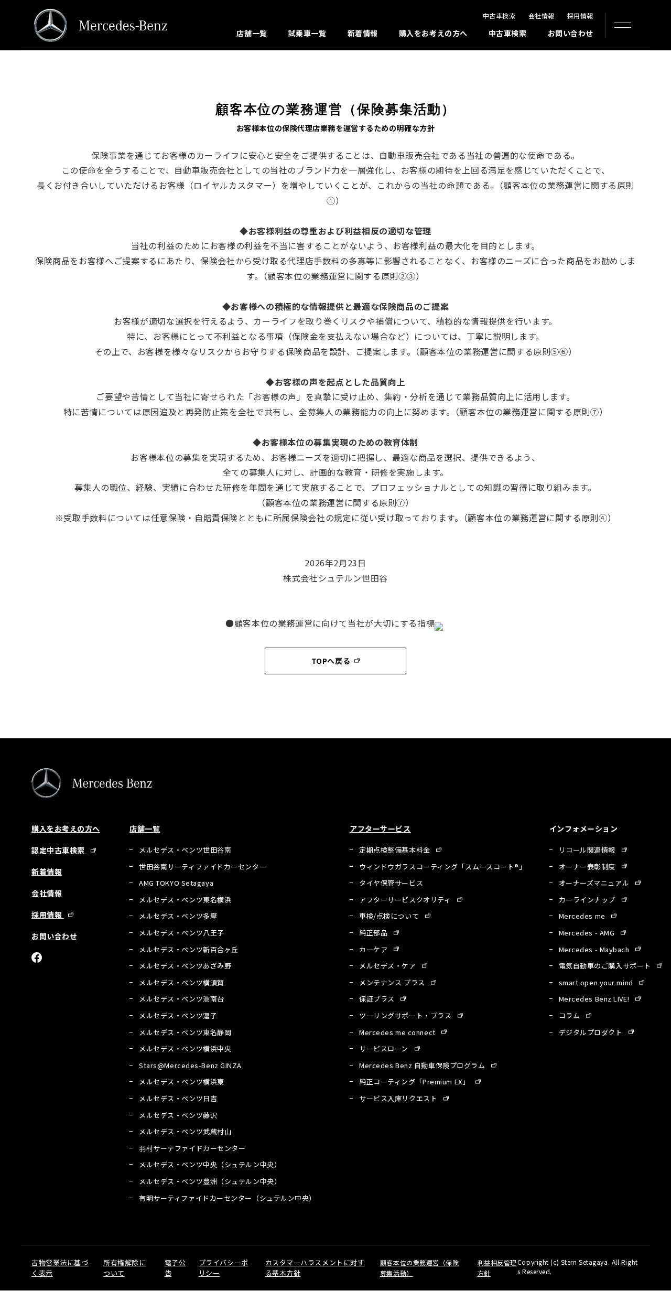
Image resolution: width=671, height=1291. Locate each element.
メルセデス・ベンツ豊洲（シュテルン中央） (210, 1181)
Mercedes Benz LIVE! (595, 999)
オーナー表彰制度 (588, 867)
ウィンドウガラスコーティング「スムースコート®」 (442, 867)
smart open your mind (597, 982)
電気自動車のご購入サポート (606, 966)
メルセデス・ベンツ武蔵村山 (185, 1131)
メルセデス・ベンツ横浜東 (181, 1081)
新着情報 (363, 33)
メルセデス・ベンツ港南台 (181, 999)
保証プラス (377, 999)
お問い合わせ (570, 33)
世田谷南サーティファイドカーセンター (202, 867)
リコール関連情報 (588, 850)
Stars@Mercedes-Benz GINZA (190, 1065)
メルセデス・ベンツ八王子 (181, 933)
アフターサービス (380, 828)
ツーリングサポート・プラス (406, 1015)
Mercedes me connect (398, 1032)
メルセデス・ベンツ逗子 (178, 1015)
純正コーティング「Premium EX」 (415, 1081)
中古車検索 (499, 15)
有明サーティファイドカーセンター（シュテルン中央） (227, 1198)
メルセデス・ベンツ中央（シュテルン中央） (210, 1164)
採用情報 (580, 15)
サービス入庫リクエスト (399, 1098)
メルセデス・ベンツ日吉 (178, 1098)
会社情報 (541, 15)
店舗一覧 (251, 33)
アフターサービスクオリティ (406, 900)
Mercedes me (583, 916)
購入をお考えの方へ (433, 33)
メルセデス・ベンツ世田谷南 (185, 850)
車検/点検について (390, 916)
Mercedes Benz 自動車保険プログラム (423, 1065)
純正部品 (374, 933)
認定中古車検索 (58, 850)
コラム (570, 1015)
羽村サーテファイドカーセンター (192, 1148)
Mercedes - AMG (587, 933)
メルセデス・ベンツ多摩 (178, 916)
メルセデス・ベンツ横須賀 (181, 982)
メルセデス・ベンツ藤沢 (178, 1115)
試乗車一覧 (307, 33)
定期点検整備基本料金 (395, 850)
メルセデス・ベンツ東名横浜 (185, 900)
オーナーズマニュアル (595, 883)
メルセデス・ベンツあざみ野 (185, 966)
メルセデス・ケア (388, 966)
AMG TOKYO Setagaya (176, 883)
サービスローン (384, 1048)
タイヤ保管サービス (391, 883)
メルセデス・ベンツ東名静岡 (185, 1032)
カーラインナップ (588, 900)
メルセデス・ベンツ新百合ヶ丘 (189, 949)
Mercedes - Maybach (595, 949)
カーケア (374, 949)
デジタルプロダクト (592, 1032)
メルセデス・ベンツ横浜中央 (185, 1048)
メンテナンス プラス (393, 982)
